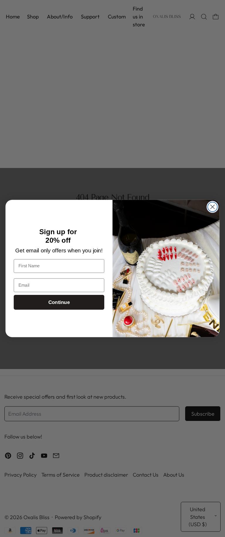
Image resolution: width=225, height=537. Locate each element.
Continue (59, 302)
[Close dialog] (212, 207)
